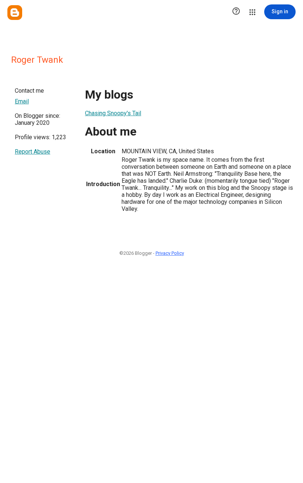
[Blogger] (14, 12)
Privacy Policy (170, 253)
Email (22, 101)
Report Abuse (32, 151)
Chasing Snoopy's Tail (113, 113)
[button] (236, 12)
